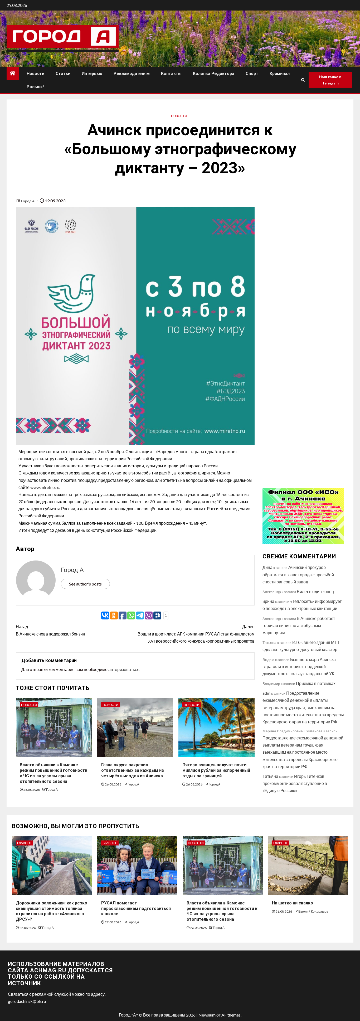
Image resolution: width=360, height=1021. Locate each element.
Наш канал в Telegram (330, 79)
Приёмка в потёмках (315, 683)
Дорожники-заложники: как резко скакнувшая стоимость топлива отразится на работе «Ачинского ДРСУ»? (51, 911)
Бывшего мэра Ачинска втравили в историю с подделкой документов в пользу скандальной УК (299, 666)
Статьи (63, 73)
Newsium (207, 1014)
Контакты (171, 73)
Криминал (280, 73)
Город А (28, 201)
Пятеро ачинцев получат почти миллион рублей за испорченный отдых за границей (216, 770)
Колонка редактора (213, 73)
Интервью (92, 73)
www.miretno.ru (44, 487)
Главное (24, 843)
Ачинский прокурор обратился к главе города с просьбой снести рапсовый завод (298, 574)
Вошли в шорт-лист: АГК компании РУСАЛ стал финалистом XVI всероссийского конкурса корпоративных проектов (196, 633)
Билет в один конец (315, 591)
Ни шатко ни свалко (292, 902)
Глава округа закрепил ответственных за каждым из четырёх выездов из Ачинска (132, 770)
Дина (267, 567)
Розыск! (35, 86)
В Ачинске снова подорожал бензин (50, 630)
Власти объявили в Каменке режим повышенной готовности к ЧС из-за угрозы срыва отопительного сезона (222, 911)
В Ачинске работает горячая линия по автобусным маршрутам (298, 625)
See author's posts (85, 583)
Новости (35, 73)
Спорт (252, 73)
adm (266, 692)
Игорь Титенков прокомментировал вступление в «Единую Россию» (294, 783)
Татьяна (270, 776)
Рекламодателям (132, 73)
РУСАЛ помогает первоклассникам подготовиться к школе (136, 908)
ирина (268, 601)
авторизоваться (123, 669)
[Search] (303, 80)
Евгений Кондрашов (313, 911)
